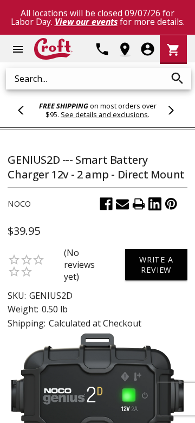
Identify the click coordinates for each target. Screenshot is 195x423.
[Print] (138, 203)
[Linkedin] (154, 203)
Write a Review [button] (156, 264)
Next (169, 110)
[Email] (122, 203)
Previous (25, 110)
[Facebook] (106, 203)
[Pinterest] (171, 203)
